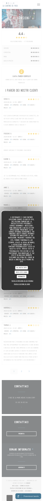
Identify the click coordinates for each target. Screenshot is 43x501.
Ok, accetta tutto (21, 268)
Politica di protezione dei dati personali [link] (22, 281)
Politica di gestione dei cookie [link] (22, 284)
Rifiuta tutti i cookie (21, 272)
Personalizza (21, 276)
